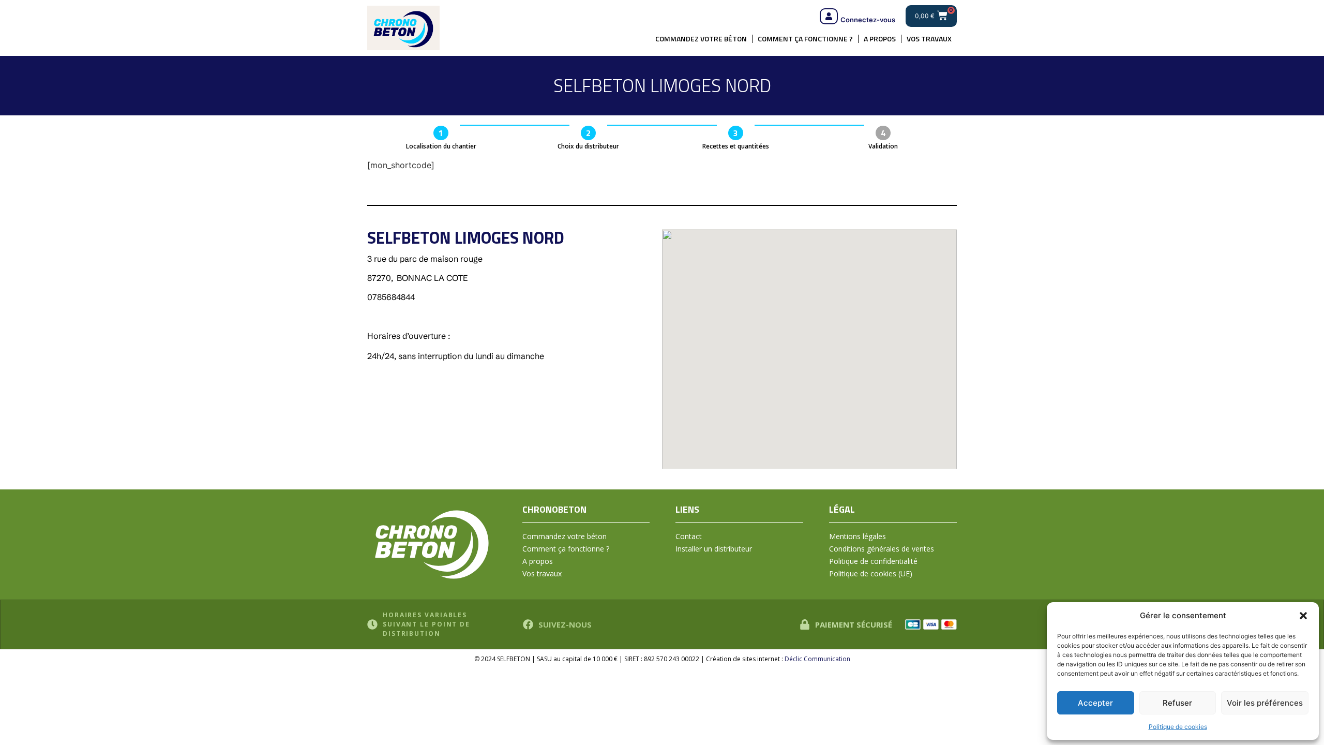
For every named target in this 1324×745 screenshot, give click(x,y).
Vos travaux (929, 38)
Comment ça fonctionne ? (805, 38)
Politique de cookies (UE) (870, 573)
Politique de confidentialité (873, 561)
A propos (880, 38)
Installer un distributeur (713, 549)
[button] (1303, 615)
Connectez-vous (867, 20)
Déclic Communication (817, 658)
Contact (688, 536)
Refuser (1177, 703)
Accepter (1095, 703)
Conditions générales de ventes (881, 549)
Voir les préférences (1265, 703)
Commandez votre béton (701, 38)
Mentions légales (857, 536)
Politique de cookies (1178, 727)
